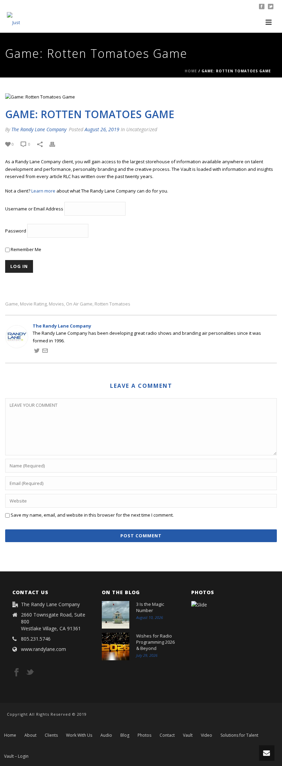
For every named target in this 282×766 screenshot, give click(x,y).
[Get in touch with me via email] (45, 352)
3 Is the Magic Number (150, 607)
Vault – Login (16, 756)
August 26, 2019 (102, 129)
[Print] (56, 144)
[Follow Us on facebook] (16, 672)
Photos (144, 735)
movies (56, 304)
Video (206, 735)
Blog (124, 735)
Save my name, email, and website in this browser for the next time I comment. (92, 515)
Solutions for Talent (239, 735)
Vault (188, 735)
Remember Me (25, 249)
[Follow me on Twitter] (37, 352)
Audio (106, 735)
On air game (79, 304)
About (30, 735)
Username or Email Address (34, 209)
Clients (51, 735)
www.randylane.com (43, 649)
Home (191, 71)
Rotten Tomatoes (112, 304)
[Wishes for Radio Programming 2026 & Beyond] (115, 646)
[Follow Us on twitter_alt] (30, 672)
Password (15, 231)
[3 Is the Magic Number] (115, 615)
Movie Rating (33, 304)
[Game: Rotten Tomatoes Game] (141, 97)
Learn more (43, 191)
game (11, 304)
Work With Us (79, 735)
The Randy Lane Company (38, 129)
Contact (167, 735)
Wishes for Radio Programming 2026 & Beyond (155, 642)
